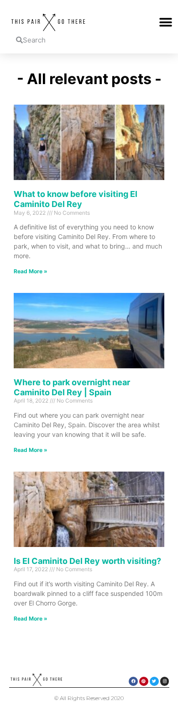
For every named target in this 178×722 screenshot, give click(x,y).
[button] (165, 22)
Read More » (30, 271)
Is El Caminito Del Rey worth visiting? (87, 561)
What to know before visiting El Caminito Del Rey (75, 199)
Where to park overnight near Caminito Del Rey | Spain (72, 387)
